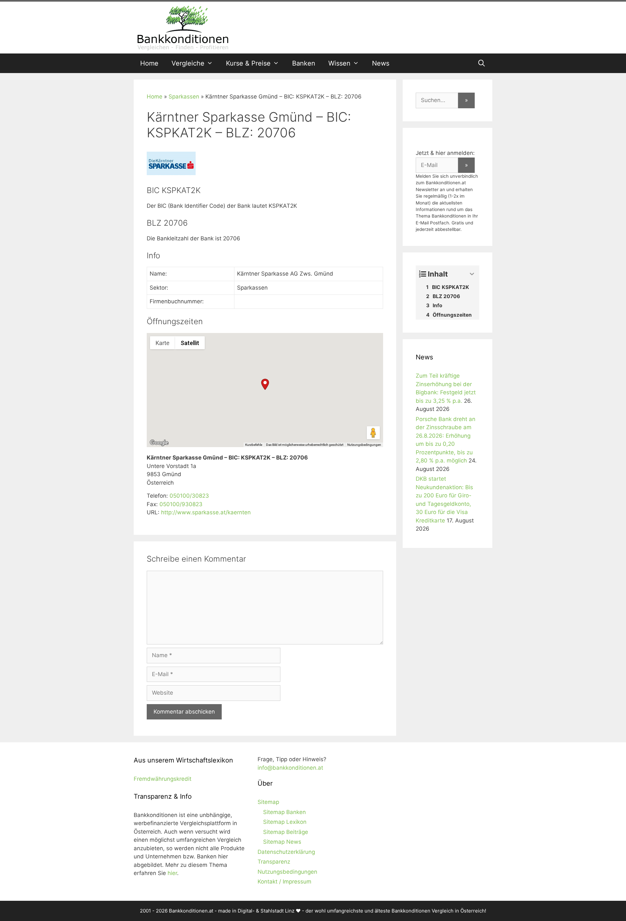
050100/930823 (180, 504)
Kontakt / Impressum (284, 881)
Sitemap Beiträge (285, 832)
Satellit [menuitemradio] (190, 343)
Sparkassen (184, 96)
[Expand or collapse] (472, 274)
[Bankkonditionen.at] (182, 27)
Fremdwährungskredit (162, 779)
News (380, 63)
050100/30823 (189, 495)
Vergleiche (187, 63)
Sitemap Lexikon (284, 822)
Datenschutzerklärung (286, 852)
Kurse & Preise (248, 63)
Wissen (339, 63)
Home (149, 63)
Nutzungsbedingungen (364, 444)
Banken (303, 63)
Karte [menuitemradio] (163, 343)
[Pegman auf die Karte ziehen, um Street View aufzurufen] (373, 432)
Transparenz (274, 861)
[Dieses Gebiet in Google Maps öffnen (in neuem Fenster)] (159, 443)
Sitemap (268, 802)
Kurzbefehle (253, 444)
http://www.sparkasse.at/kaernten (206, 512)
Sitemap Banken (284, 812)
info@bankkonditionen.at (290, 767)
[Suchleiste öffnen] (481, 63)
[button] (265, 384)
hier (172, 873)
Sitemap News (282, 841)
